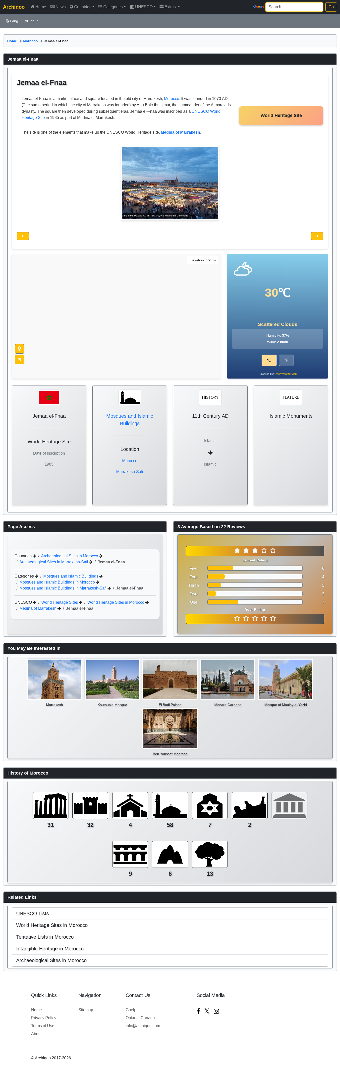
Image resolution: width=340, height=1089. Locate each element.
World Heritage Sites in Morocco (116, 602)
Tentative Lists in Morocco (45, 937)
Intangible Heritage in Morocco (50, 948)
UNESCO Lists (32, 913)
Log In (34, 21)
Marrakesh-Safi (129, 472)
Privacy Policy (43, 1018)
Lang (14, 21)
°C (269, 360)
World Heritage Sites (60, 602)
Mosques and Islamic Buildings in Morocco (57, 582)
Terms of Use (42, 1026)
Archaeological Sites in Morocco (70, 556)
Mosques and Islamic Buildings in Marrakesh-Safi (63, 588)
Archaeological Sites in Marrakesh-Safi (54, 562)
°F (286, 360)
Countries (82, 7)
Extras (171, 7)
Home (40, 7)
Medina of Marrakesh (38, 608)
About (36, 1034)
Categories (113, 7)
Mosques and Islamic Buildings (71, 576)
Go (331, 7)
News (61, 7)
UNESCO (144, 7)
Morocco (30, 41)
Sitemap (85, 1010)
